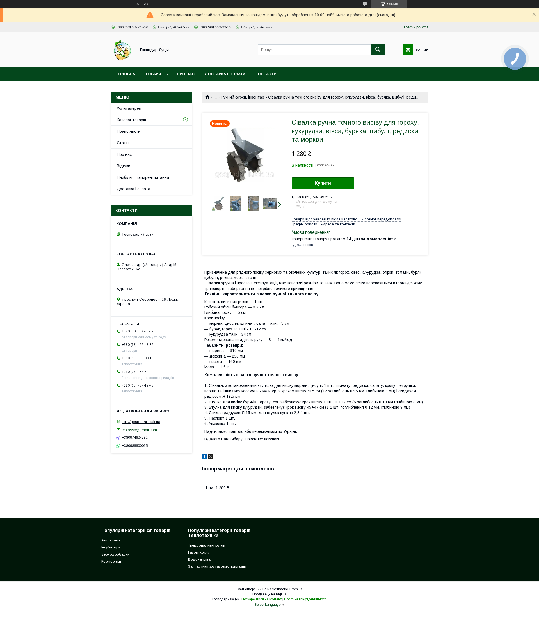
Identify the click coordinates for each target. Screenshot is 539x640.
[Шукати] (378, 49)
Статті (123, 143)
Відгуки (123, 166)
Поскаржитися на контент (261, 599)
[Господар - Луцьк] (122, 59)
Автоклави (110, 540)
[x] (210, 457)
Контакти (266, 74)
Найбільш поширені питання (143, 177)
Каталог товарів (131, 120)
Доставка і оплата (225, 74)
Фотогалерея (129, 108)
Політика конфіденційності (305, 599)
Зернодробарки (115, 554)
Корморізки (111, 561)
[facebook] (204, 457)
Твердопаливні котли (206, 545)
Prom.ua (296, 589)
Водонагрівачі (200, 559)
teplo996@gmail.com (139, 430)
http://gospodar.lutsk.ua (141, 422)
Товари (153, 74)
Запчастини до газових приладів (217, 566)
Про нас (186, 74)
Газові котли (199, 552)
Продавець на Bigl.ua (269, 594)
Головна (125, 74)
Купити (323, 183)
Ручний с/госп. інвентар (242, 97)
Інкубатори (110, 547)
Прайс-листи (128, 131)
